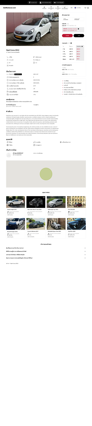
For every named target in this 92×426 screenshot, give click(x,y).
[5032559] (56, 14)
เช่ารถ (7, 263)
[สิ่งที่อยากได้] (85, 7)
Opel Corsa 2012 (14, 263)
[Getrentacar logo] (9, 7)
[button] (71, 7)
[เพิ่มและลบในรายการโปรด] (23, 197)
